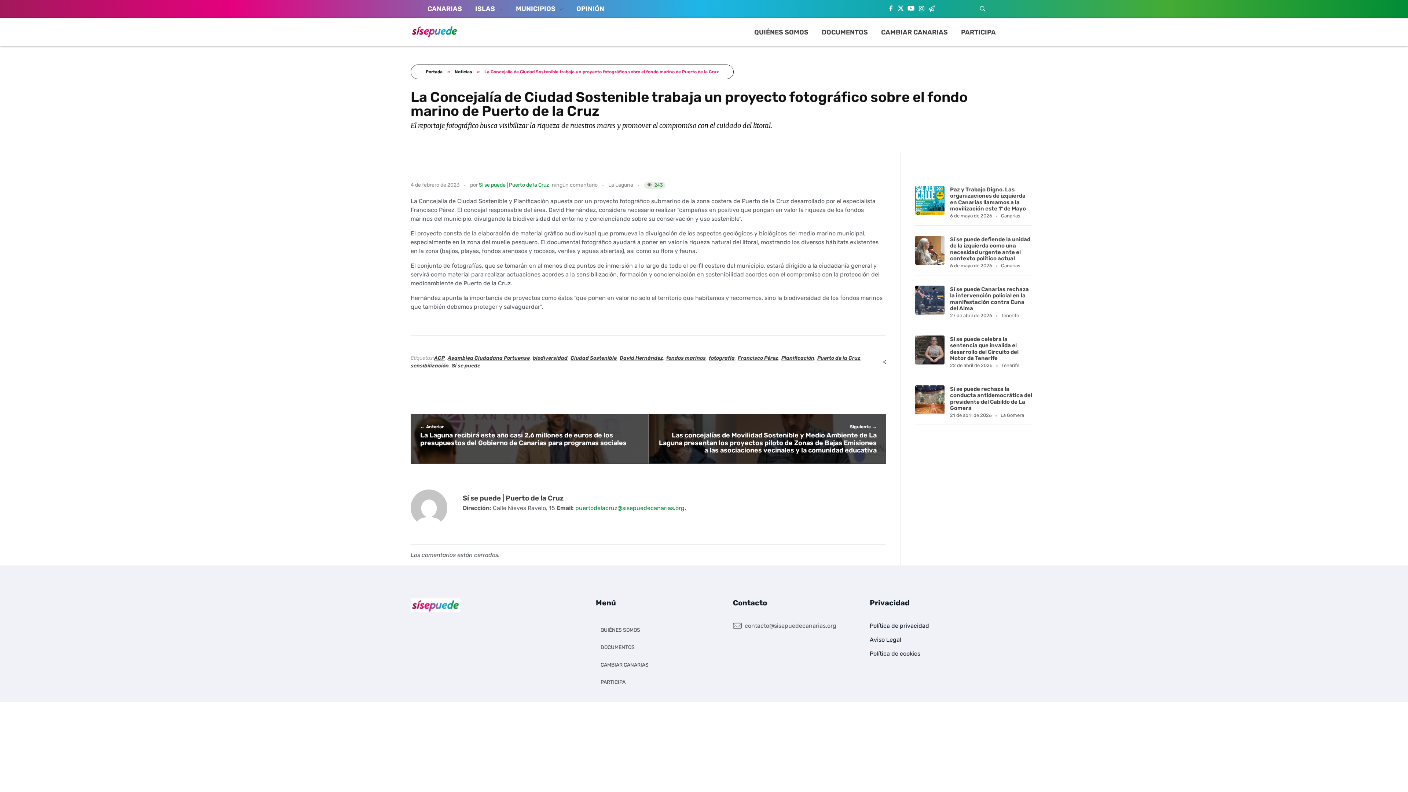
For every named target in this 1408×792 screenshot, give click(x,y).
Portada (434, 71)
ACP (439, 358)
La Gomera (1012, 415)
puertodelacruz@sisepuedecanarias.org (630, 508)
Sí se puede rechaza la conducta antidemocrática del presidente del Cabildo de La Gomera (991, 398)
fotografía (722, 358)
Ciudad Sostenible (594, 358)
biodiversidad (550, 358)
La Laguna (620, 185)
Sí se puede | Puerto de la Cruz (514, 185)
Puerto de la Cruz (839, 358)
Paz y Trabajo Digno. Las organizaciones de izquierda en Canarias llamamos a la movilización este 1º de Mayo (988, 199)
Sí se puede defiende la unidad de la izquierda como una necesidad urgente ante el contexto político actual (990, 249)
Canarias (1010, 216)
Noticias (463, 71)
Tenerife (1010, 315)
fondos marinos (686, 358)
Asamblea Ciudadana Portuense (489, 358)
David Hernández (641, 358)
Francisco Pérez (758, 358)
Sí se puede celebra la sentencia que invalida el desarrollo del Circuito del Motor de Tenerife (984, 349)
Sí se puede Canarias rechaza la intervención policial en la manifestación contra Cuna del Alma (989, 299)
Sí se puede (466, 366)
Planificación (797, 358)
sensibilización (430, 366)
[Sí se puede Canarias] (434, 31)
